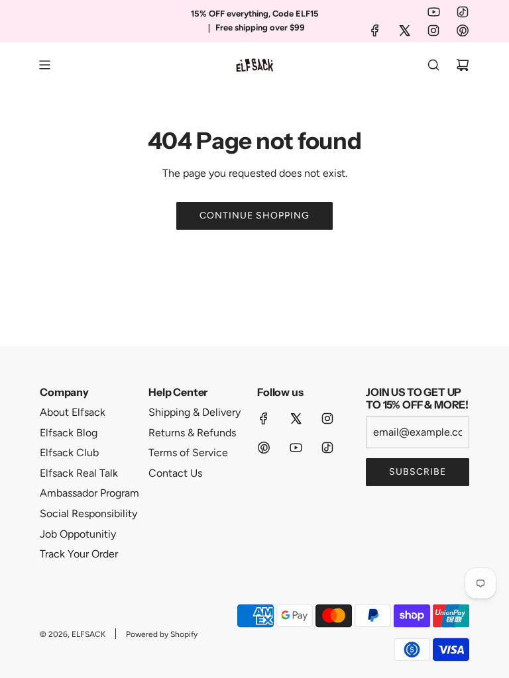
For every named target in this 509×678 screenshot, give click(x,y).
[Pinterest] (462, 30)
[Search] (433, 64)
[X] (404, 30)
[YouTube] (433, 12)
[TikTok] (462, 12)
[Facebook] (375, 30)
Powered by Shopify (162, 634)
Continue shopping (254, 215)
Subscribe (417, 471)
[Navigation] (44, 64)
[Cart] (462, 64)
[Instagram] (433, 30)
